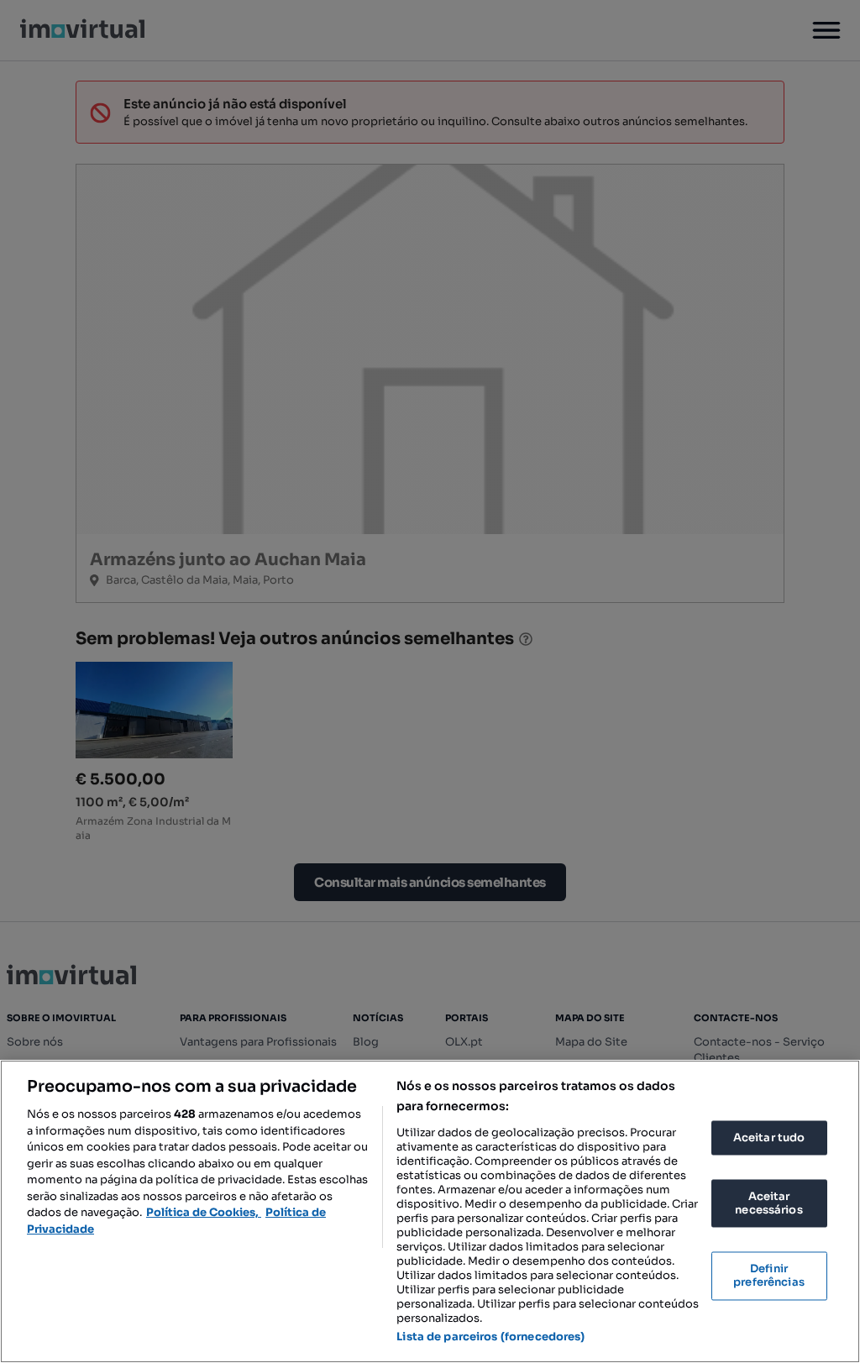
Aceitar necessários (768, 1204)
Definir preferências (769, 1276)
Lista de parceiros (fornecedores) (490, 1336)
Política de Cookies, (203, 1212)
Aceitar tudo (769, 1137)
